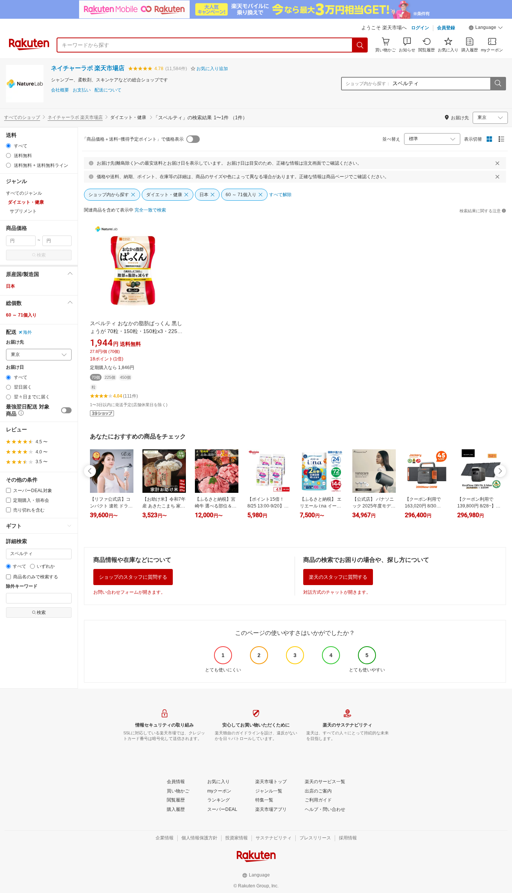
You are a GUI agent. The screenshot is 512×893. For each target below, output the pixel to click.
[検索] (360, 45)
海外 (27, 332)
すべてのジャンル (24, 193)
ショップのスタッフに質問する (133, 577)
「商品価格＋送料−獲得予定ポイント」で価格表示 (133, 139)
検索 (41, 255)
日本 (10, 286)
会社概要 (60, 90)
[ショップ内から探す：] (497, 84)
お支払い (82, 90)
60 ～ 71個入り (21, 315)
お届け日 (15, 367)
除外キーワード (21, 586)
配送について (107, 90)
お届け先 (15, 342)
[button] (486, 28)
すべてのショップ (22, 117)
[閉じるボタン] (497, 163)
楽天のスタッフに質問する (338, 577)
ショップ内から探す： (368, 83)
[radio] (8, 145)
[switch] (66, 410)
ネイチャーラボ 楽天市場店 (87, 68)
